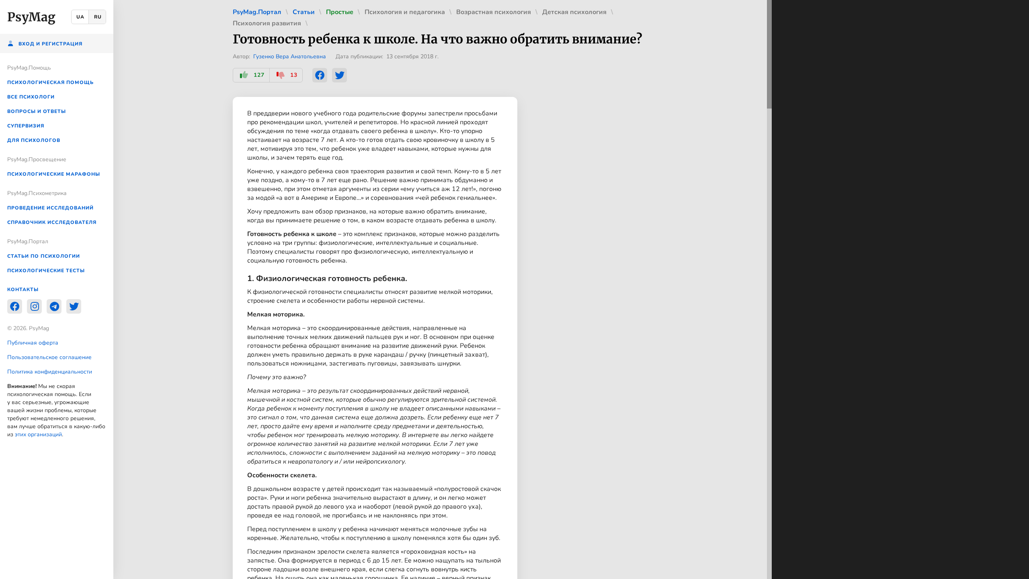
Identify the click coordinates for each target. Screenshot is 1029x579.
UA (80, 17)
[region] (56, 289)
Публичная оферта (32, 343)
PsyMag (31, 17)
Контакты (23, 289)
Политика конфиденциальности (49, 372)
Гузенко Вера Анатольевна (289, 56)
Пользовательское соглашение (49, 357)
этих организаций (38, 434)
